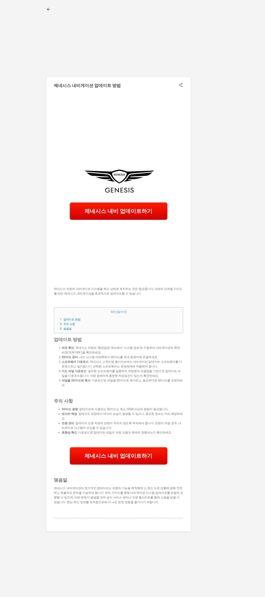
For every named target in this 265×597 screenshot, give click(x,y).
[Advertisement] (206, 77)
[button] (180, 85)
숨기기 (122, 311)
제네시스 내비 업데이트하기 (118, 211)
